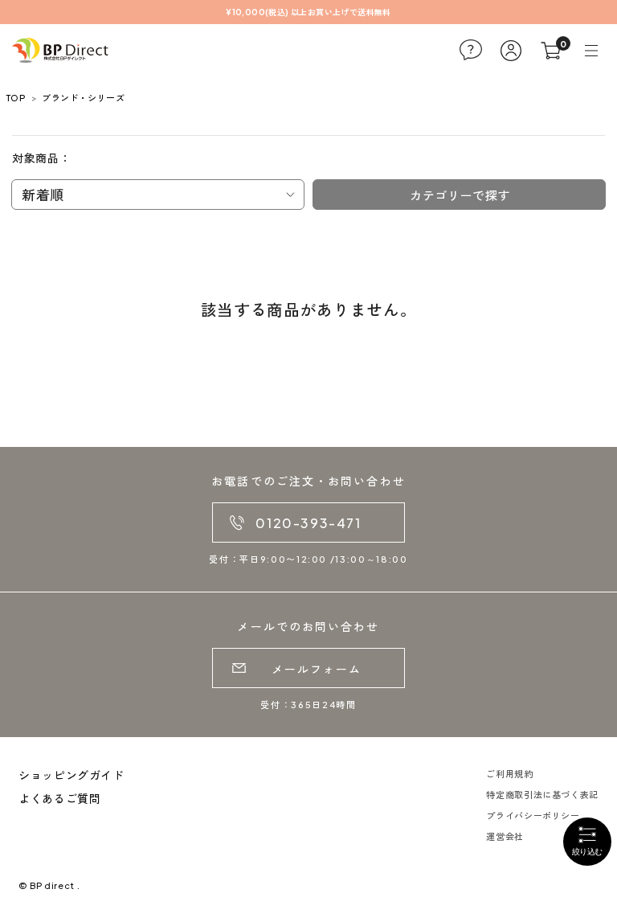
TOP (15, 97)
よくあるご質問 (59, 798)
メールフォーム (317, 669)
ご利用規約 (509, 773)
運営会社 (505, 836)
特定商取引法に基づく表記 (542, 794)
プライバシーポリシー (532, 815)
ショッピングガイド (71, 775)
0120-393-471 (308, 522)
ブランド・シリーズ (83, 97)
